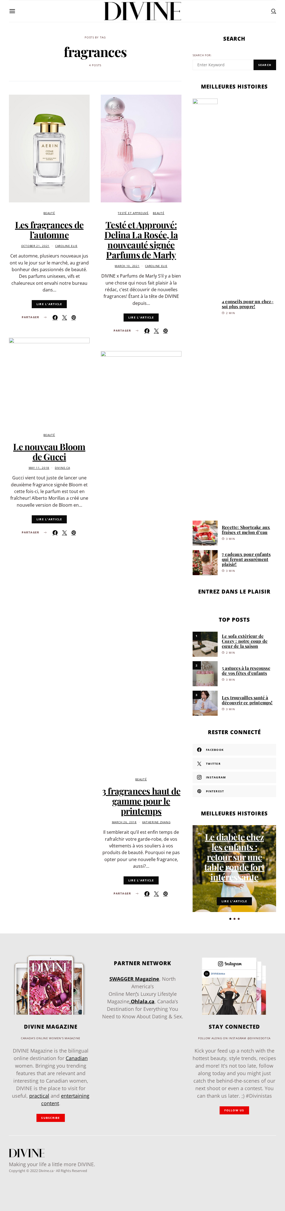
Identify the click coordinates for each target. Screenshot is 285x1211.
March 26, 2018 (124, 822)
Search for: (202, 55)
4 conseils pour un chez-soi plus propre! (248, 303)
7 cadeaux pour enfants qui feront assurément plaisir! (246, 559)
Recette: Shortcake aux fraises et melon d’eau (246, 529)
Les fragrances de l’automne (49, 230)
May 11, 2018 (39, 468)
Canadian (77, 1058)
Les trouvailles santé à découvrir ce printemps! (247, 700)
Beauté (49, 213)
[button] (230, 919)
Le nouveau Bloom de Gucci (49, 451)
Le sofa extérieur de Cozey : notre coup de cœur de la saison (244, 641)
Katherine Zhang (156, 822)
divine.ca (62, 468)
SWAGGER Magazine (134, 978)
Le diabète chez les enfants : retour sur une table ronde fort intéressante (234, 857)
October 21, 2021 (35, 246)
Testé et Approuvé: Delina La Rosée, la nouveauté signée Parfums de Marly (141, 240)
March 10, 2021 (127, 266)
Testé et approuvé (133, 213)
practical (39, 1095)
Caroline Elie (66, 246)
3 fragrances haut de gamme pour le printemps (141, 801)
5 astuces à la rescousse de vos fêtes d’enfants (246, 670)
